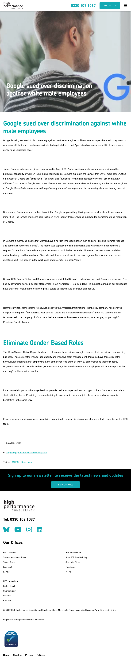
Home (6, 655)
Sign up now (65, 484)
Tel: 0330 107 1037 (19, 519)
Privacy (29, 655)
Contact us (110, 5)
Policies (41, 655)
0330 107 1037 (83, 5)
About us (17, 655)
